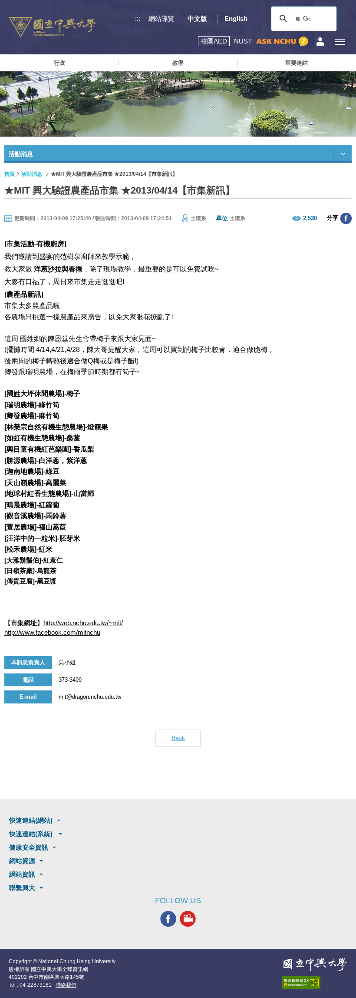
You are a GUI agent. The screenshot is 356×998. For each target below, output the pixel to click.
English (235, 18)
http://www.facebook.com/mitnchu (52, 632)
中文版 (197, 18)
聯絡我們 (66, 985)
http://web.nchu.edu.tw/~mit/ (83, 622)
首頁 (9, 174)
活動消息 (31, 174)
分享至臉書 (346, 218)
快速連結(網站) (31, 820)
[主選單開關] (339, 41)
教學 (178, 63)
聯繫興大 (22, 887)
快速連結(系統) (31, 833)
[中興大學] (314, 964)
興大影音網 (188, 919)
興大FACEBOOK (168, 919)
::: (137, 18)
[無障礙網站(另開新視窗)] (314, 982)
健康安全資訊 (28, 847)
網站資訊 (22, 874)
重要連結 (296, 63)
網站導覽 (161, 18)
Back (178, 737)
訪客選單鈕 (320, 41)
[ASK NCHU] (282, 42)
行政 (59, 63)
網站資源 (22, 860)
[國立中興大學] (52, 27)
